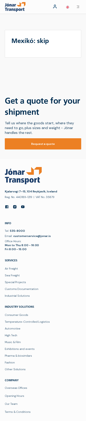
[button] (67, 7)
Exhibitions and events (19, 349)
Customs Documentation (21, 289)
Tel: (15, 231)
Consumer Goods (16, 315)
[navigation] (16, 6)
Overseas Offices (16, 388)
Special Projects (15, 282)
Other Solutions (15, 369)
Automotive (12, 328)
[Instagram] (15, 207)
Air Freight (11, 268)
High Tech (11, 335)
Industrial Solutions (17, 296)
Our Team (11, 404)
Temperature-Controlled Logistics (27, 321)
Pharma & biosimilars (18, 355)
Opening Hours (14, 396)
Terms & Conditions (18, 412)
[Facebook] (7, 207)
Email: (28, 236)
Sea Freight (12, 275)
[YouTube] (23, 207)
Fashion (10, 362)
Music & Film (13, 342)
